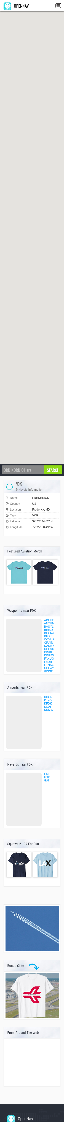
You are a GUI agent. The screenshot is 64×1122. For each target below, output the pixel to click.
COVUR (49, 639)
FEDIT (48, 661)
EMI (46, 774)
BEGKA (49, 633)
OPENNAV (21, 5)
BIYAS (48, 636)
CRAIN (48, 642)
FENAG (49, 665)
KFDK (48, 703)
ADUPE (49, 620)
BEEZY (49, 629)
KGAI (47, 706)
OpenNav (25, 1118)
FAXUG (49, 658)
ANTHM (49, 623)
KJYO (48, 700)
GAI (46, 780)
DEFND (49, 649)
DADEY (49, 645)
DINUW (49, 655)
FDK (47, 777)
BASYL (49, 626)
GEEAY (49, 668)
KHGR (48, 697)
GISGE (48, 671)
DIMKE (48, 652)
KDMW (48, 709)
